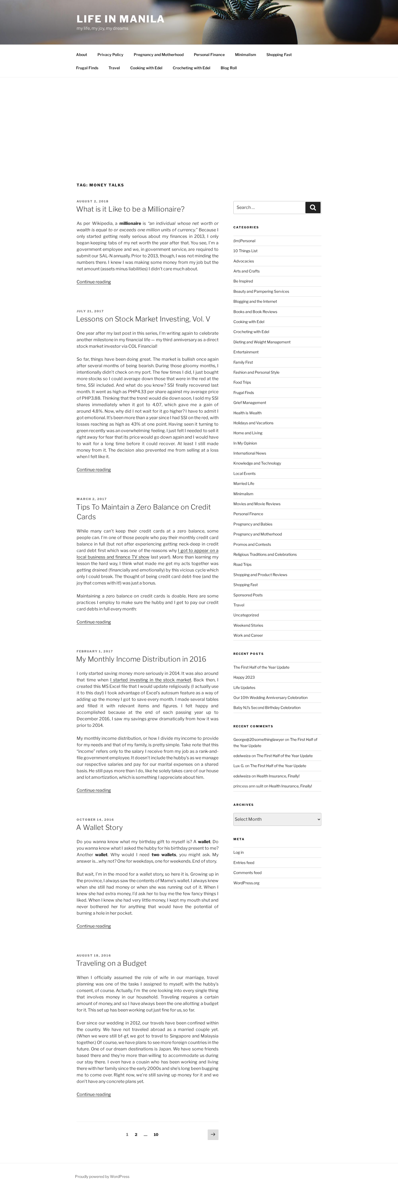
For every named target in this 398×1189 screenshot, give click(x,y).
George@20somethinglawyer (258, 739)
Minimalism (245, 54)
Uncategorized (246, 615)
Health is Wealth (247, 412)
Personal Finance (209, 54)
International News (249, 453)
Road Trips (242, 564)
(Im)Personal (244, 240)
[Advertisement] (199, 118)
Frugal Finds (87, 67)
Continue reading (94, 281)
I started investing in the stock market (150, 679)
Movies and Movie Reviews (256, 503)
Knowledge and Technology (257, 463)
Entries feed (243, 862)
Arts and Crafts (246, 271)
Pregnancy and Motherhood (159, 54)
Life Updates (244, 687)
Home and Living (247, 433)
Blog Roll (229, 67)
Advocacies (243, 261)
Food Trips (242, 382)
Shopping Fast (279, 54)
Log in (238, 852)
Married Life (243, 483)
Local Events (244, 473)
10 (157, 1134)
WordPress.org (246, 883)
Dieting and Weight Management (262, 342)
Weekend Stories (248, 625)
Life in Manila (121, 19)
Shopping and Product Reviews (260, 574)
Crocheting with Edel (191, 67)
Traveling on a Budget (111, 963)
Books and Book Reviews (255, 311)
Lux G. (238, 765)
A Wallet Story (99, 827)
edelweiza (242, 755)
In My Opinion (245, 443)
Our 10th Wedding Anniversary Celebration (270, 697)
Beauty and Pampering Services (261, 291)
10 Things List (245, 250)
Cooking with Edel (146, 67)
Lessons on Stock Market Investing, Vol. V (143, 319)
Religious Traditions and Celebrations (265, 554)
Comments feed (247, 872)
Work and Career (248, 635)
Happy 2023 (244, 677)
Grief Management (249, 402)
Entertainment (246, 352)
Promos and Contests (252, 544)
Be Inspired (243, 281)
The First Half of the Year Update (261, 667)
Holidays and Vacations (253, 423)
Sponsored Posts (248, 595)
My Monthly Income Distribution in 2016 (141, 659)
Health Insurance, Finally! (278, 776)
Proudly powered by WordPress (102, 1176)
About (81, 54)
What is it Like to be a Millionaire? (130, 209)
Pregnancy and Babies (252, 524)
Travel (114, 67)
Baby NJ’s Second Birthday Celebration (267, 707)
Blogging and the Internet (255, 301)
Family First (243, 362)
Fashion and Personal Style (256, 372)
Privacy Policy (110, 54)
